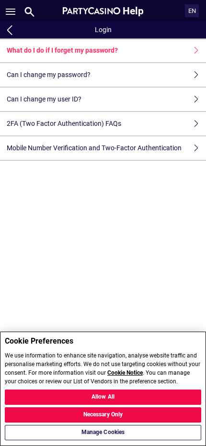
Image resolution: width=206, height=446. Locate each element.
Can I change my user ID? (44, 99)
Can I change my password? (49, 74)
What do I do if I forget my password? (62, 50)
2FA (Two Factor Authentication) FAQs (64, 123)
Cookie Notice (125, 372)
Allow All (103, 396)
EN (192, 10)
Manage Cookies (103, 432)
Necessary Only (103, 414)
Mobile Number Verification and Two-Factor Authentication (94, 148)
